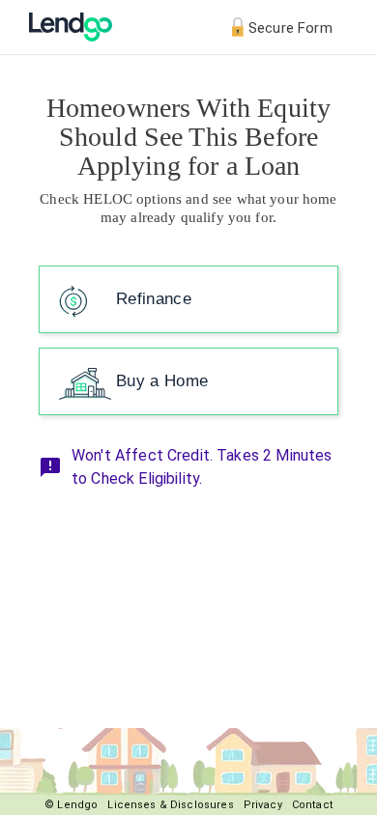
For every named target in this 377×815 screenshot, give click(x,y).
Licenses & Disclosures (170, 805)
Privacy (263, 805)
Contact (312, 805)
